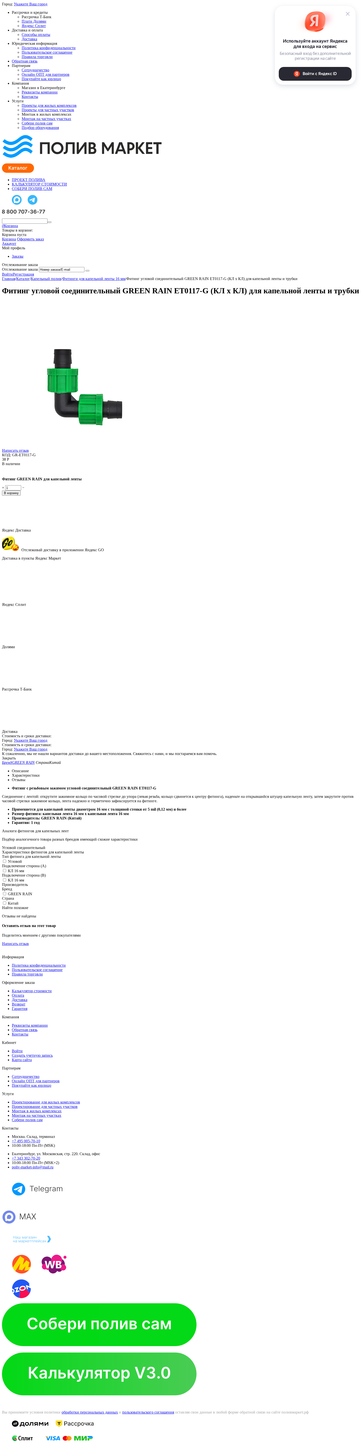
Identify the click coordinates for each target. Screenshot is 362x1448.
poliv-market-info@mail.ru (32, 1167)
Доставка (29, 39)
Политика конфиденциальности (49, 48)
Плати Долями (34, 21)
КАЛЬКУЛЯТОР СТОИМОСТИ (39, 184)
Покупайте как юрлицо (41, 79)
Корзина (9, 239)
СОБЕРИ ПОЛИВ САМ (32, 189)
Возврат (18, 1004)
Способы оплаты (36, 34)
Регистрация (23, 274)
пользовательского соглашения (148, 1412)
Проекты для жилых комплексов (49, 105)
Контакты (30, 96)
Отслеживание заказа (20, 269)
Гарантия (19, 1009)
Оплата (18, 995)
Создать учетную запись (32, 1055)
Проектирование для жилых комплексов (46, 1102)
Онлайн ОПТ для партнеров (45, 74)
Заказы (17, 256)
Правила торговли (37, 57)
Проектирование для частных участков (45, 1106)
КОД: (6, 455)
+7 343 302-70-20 (26, 1158)
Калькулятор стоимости (32, 991)
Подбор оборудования (40, 128)
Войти (7, 274)
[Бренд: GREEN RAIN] (12, 471)
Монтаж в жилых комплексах (37, 1111)
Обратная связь (24, 61)
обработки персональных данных (90, 1412)
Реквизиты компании (40, 92)
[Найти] (49, 222)
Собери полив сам (37, 123)
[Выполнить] (87, 270)
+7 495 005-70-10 (26, 1141)
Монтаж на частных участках (46, 119)
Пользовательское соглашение (47, 52)
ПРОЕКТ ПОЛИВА (28, 180)
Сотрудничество (35, 70)
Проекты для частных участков (48, 110)
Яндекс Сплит (34, 26)
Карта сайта (22, 1060)
